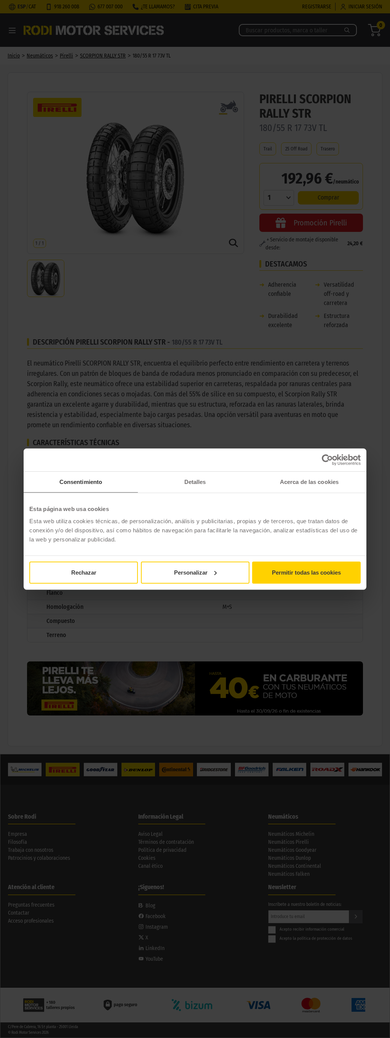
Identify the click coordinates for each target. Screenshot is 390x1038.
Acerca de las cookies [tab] (309, 482)
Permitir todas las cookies (306, 572)
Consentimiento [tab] (80, 482)
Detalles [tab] (195, 482)
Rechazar (83, 572)
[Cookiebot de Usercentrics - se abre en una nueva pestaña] (327, 460)
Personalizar (191, 572)
